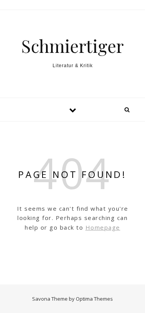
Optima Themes (94, 298)
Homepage (102, 227)
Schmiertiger (72, 45)
